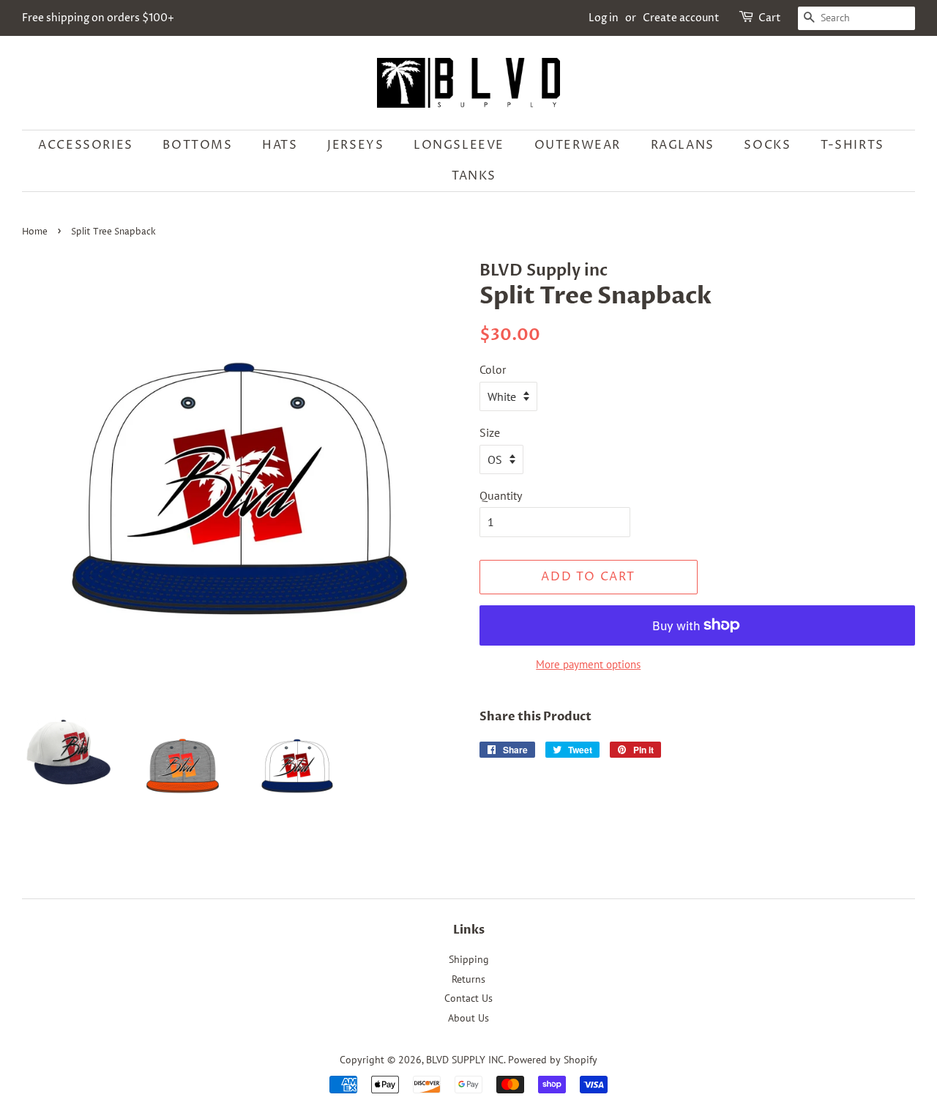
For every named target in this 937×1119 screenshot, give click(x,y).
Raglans (682, 145)
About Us (468, 1017)
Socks (767, 145)
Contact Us (468, 998)
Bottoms (197, 145)
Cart (769, 18)
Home (35, 232)
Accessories (85, 145)
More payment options (588, 664)
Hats (279, 145)
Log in (604, 18)
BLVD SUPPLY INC (465, 1059)
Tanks (474, 176)
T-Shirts (852, 145)
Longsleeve (459, 145)
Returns (468, 979)
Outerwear (577, 145)
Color (492, 369)
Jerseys (355, 145)
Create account (681, 18)
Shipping (469, 959)
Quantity (500, 495)
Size (489, 432)
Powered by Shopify (552, 1059)
